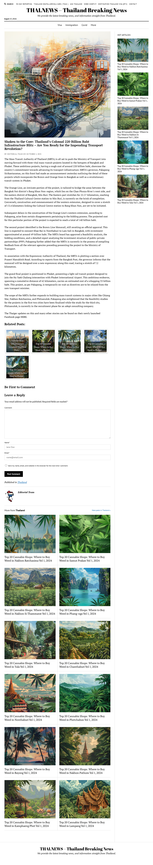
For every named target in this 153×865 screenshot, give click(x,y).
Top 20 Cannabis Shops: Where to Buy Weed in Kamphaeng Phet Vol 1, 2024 (27, 824)
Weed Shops (89, 4)
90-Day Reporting (24, 4)
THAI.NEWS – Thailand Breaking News (76, 10)
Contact (133, 4)
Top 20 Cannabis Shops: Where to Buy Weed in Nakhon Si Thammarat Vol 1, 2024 (29, 611)
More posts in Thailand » (101, 510)
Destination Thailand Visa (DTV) (112, 4)
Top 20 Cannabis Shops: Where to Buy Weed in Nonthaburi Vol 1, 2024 (27, 718)
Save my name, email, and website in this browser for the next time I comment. (38, 466)
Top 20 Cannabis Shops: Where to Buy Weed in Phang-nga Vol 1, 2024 (82, 611)
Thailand (22, 482)
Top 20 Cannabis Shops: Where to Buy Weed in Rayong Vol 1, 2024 (27, 771)
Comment (8, 408)
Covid (84, 24)
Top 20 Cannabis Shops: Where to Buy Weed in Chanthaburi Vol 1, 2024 (82, 664)
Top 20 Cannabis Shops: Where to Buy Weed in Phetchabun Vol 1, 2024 (82, 718)
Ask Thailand (76, 4)
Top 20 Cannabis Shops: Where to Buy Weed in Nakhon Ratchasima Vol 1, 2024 (28, 558)
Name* (7, 442)
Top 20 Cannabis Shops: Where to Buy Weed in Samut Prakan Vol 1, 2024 (82, 558)
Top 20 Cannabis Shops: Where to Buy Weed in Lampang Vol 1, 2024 (82, 824)
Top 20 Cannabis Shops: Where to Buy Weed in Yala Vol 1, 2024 (27, 664)
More (93, 24)
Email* (6, 453)
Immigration (71, 24)
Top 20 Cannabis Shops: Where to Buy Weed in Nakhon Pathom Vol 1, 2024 (82, 771)
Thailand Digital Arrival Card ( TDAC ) (51, 4)
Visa (60, 24)
